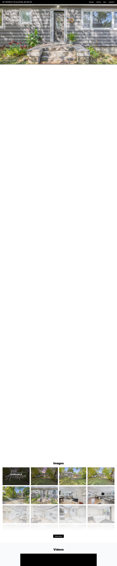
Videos (98, 2)
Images (91, 2)
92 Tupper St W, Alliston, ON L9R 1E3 (17, 2)
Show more (58, 536)
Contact (111, 2)
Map (104, 2)
